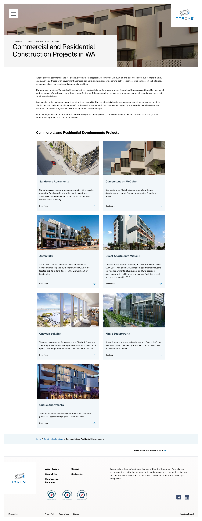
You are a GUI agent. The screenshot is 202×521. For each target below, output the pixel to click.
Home (38, 439)
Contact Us (76, 474)
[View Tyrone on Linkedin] (187, 497)
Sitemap (76, 514)
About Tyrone (52, 469)
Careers (75, 469)
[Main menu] (13, 13)
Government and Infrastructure (148, 450)
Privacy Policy (50, 514)
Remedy (191, 514)
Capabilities (51, 474)
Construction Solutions (53, 439)
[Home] (184, 13)
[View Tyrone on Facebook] (178, 497)
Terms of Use (64, 514)
